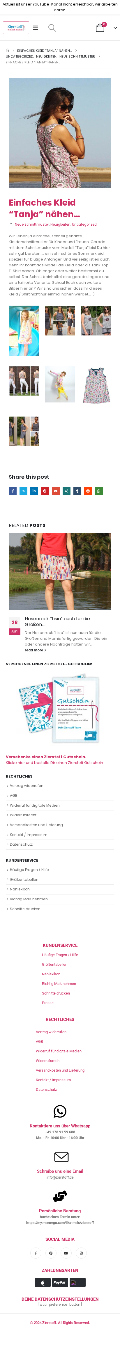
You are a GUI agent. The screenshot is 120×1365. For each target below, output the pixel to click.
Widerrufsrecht (23, 814)
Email (56, 491)
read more (34, 650)
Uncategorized (84, 224)
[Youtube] (66, 1253)
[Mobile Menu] (37, 28)
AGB (13, 795)
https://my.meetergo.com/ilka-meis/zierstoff (60, 1223)
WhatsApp (99, 491)
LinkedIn (34, 491)
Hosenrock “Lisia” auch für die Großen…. (57, 622)
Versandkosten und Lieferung (36, 824)
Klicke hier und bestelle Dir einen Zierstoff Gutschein (54, 759)
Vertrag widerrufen (26, 785)
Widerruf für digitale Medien (35, 805)
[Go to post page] (60, 571)
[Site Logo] (16, 27)
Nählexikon (20, 889)
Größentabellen (24, 879)
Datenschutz (21, 844)
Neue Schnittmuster (32, 224)
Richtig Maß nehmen (29, 899)
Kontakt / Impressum (28, 834)
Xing (66, 491)
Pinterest (45, 491)
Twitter (23, 491)
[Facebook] (35, 1253)
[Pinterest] (51, 1253)
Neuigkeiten (60, 224)
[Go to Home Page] (7, 51)
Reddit (88, 491)
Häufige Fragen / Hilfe (29, 869)
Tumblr (77, 491)
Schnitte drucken (25, 908)
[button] (52, 28)
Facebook (13, 491)
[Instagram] (81, 1253)
